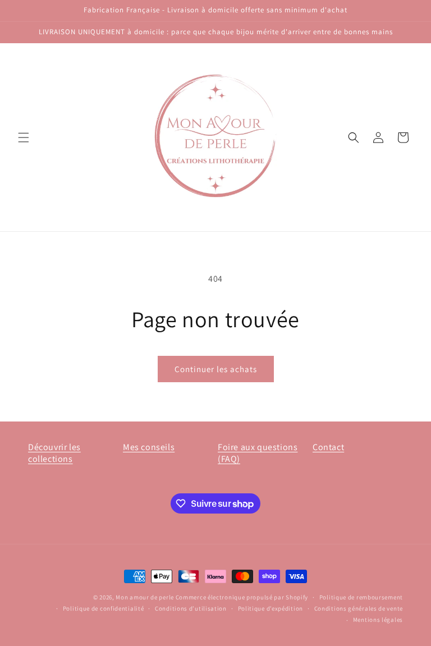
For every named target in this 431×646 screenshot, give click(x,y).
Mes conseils (149, 447)
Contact (328, 447)
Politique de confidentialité (103, 608)
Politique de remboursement (361, 597)
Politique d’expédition (270, 608)
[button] (23, 137)
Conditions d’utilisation (191, 608)
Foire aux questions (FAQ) (257, 453)
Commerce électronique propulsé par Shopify (242, 597)
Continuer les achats (216, 369)
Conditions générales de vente (358, 608)
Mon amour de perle (145, 597)
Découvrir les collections (54, 453)
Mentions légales (378, 620)
